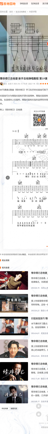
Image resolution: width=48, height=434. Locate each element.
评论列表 (5, 408)
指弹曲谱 (35, 4)
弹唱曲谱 (24, 4)
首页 (11, 12)
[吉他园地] (8, 3)
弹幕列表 (14, 408)
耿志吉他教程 (21, 12)
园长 (5, 84)
